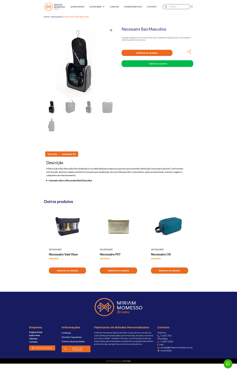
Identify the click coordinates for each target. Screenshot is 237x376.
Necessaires (57, 16)
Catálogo (66, 333)
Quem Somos (77, 6)
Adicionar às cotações (147, 53)
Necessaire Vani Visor (63, 254)
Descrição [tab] (52, 154)
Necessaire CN (161, 254)
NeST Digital (127, 361)
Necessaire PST (110, 254)
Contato (152, 6)
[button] (111, 30)
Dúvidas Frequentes (72, 337)
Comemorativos (133, 6)
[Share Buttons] (189, 52)
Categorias (95, 6)
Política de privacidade (73, 341)
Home (46, 16)
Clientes (114, 6)
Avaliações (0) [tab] (69, 154)
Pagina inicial (35, 332)
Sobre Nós (34, 336)
